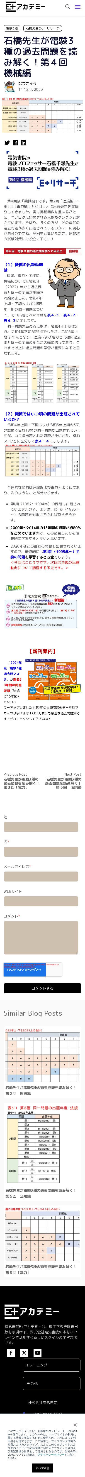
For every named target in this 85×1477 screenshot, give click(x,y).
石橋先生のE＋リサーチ (42, 28)
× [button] (75, 1423)
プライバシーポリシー (51, 1454)
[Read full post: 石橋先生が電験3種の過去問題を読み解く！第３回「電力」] (42, 1234)
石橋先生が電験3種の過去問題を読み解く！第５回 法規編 (63, 783)
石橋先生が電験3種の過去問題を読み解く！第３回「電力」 (22, 783)
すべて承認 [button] (42, 1468)
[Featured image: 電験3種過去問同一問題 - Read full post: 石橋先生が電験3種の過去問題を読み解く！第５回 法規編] (42, 1145)
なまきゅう (27, 83)
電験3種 (12, 28)
